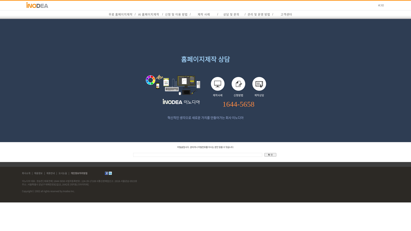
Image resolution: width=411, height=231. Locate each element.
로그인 (381, 5)
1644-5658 (238, 104)
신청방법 (238, 95)
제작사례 (218, 95)
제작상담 (259, 95)
